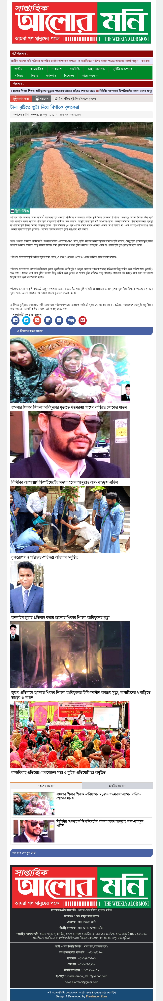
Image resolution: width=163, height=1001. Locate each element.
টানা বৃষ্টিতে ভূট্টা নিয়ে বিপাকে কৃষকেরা (44, 107)
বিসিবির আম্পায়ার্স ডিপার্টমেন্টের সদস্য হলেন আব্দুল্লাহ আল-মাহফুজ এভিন (110, 91)
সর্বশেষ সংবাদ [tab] (46, 786)
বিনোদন (69, 76)
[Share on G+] (37, 320)
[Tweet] (26, 320)
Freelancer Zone (96, 996)
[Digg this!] (71, 320)
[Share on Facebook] (15, 320)
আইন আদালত (96, 69)
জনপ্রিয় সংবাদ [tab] (117, 786)
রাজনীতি (75, 69)
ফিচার (34, 76)
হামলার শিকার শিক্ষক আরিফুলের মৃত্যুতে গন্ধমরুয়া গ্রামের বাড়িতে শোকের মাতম (69, 407)
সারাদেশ (56, 69)
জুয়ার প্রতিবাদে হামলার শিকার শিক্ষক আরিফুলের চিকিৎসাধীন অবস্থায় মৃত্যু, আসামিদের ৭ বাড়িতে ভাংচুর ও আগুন (80, 695)
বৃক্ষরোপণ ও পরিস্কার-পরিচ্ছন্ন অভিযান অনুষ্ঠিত (44, 557)
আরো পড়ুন (89, 76)
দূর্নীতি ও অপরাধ (122, 69)
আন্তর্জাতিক (36, 69)
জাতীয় (18, 69)
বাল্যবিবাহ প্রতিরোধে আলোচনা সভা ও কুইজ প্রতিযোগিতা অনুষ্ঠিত (58, 772)
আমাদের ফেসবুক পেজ (24, 853)
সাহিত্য (19, 76)
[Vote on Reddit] (59, 320)
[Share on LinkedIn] (48, 320)
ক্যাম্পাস (51, 76)
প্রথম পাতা (23, 99)
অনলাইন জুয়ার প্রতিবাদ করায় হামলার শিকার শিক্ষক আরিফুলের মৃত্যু (60, 617)
